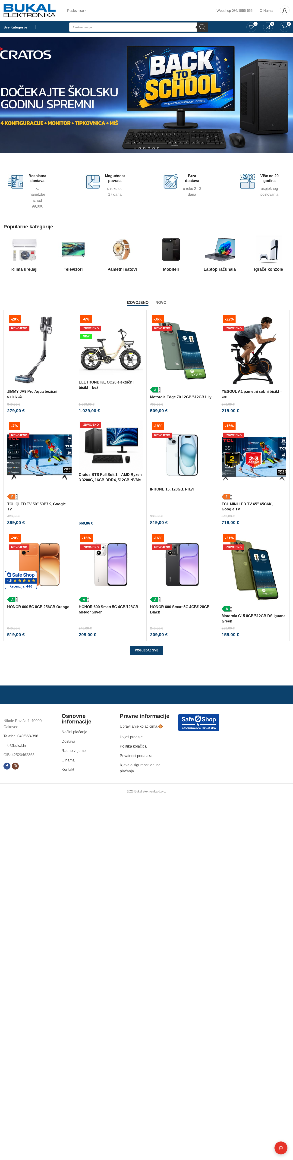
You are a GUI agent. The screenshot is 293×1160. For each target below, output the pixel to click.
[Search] (202, 27)
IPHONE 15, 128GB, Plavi (172, 489)
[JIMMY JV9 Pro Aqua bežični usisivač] (39, 350)
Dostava (68, 741)
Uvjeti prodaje (131, 737)
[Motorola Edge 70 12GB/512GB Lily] (182, 353)
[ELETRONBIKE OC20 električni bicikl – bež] (111, 346)
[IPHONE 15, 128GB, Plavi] (182, 452)
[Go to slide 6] (158, 148)
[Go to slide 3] (144, 148)
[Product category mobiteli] (171, 255)
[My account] (284, 10)
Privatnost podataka (136, 756)
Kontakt (68, 769)
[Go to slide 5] (153, 148)
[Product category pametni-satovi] (122, 255)
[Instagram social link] (15, 766)
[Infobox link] (27, 191)
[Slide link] (146, 95)
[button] (6, 95)
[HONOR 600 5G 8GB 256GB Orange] (39, 567)
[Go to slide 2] (140, 148)
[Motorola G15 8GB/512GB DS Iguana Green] (254, 572)
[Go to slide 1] (135, 148)
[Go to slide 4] (149, 148)
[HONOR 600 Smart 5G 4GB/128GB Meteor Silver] (111, 567)
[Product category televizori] (73, 255)
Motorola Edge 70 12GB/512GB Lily (180, 397)
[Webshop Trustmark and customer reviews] (199, 722)
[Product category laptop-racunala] (220, 255)
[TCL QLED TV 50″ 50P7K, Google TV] (39, 460)
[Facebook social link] (6, 766)
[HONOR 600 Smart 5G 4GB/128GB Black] (182, 567)
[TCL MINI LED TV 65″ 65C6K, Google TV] (254, 460)
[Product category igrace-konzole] (269, 255)
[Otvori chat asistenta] (280, 1147)
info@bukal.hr (14, 746)
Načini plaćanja (74, 732)
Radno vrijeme (74, 751)
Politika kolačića (133, 746)
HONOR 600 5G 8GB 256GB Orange (38, 607)
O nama (68, 760)
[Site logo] (29, 10)
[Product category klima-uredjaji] (24, 255)
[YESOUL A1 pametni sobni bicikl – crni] (254, 350)
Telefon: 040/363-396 (20, 736)
